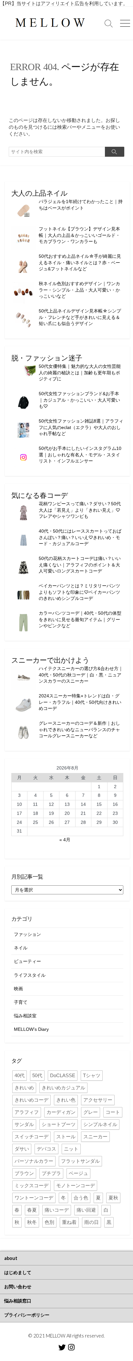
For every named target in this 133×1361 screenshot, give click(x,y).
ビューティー (27, 961)
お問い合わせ (17, 1286)
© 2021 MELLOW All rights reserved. (66, 1335)
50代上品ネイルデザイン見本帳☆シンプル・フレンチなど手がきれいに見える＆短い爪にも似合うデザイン (80, 317)
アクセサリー (97, 1100)
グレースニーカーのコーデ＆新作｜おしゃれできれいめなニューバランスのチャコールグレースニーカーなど (79, 729)
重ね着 (69, 1222)
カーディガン (61, 1112)
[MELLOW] (50, 23)
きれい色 (66, 1100)
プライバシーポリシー (26, 1315)
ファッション (27, 934)
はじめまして (17, 1272)
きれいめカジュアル (63, 1087)
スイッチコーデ (31, 1136)
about (10, 1258)
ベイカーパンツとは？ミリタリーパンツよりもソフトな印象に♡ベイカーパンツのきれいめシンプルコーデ (79, 592)
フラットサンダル (80, 1161)
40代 (20, 1075)
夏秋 (113, 1197)
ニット (71, 1148)
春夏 (32, 1210)
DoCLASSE (62, 1075)
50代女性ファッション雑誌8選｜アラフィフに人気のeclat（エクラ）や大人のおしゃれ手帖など (81, 427)
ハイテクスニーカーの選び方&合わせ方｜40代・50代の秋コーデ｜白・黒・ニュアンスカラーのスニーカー (81, 675)
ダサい (22, 1148)
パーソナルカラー (34, 1161)
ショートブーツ (59, 1124)
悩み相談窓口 (17, 1300)
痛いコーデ (57, 1210)
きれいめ (24, 1087)
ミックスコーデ (31, 1185)
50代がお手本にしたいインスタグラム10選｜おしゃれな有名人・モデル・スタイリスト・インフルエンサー (80, 454)
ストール (66, 1136)
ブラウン (24, 1173)
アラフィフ (27, 1112)
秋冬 (32, 1222)
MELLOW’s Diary (31, 1029)
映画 (18, 988)
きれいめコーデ (31, 1100)
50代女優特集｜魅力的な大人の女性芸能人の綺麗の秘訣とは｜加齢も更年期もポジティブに (80, 372)
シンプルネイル (100, 1124)
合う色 (81, 1197)
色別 (49, 1222)
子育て (20, 1002)
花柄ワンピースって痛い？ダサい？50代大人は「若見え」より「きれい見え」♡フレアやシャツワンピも (80, 510)
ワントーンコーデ (34, 1197)
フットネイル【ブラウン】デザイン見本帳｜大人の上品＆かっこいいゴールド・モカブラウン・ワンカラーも (79, 235)
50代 (37, 1075)
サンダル (24, 1124)
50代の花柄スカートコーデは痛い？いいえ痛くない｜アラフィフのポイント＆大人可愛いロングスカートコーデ (80, 564)
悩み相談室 (25, 1015)
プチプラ (51, 1173)
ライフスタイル (30, 975)
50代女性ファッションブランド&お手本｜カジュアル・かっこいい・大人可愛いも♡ (79, 400)
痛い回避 (86, 1210)
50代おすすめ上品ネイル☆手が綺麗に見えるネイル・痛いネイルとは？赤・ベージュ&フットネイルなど (80, 262)
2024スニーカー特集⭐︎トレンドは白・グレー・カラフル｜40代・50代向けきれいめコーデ (80, 702)
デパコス (46, 1148)
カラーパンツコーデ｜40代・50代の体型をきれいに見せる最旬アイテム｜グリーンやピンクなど (80, 619)
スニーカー (95, 1136)
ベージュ (78, 1173)
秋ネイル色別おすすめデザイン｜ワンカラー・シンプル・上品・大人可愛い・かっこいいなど (79, 290)
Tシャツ (91, 1075)
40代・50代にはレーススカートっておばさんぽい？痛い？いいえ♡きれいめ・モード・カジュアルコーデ (80, 537)
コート (113, 1112)
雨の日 (91, 1222)
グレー (90, 1112)
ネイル (20, 947)
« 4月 (64, 839)
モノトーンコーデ (75, 1185)
